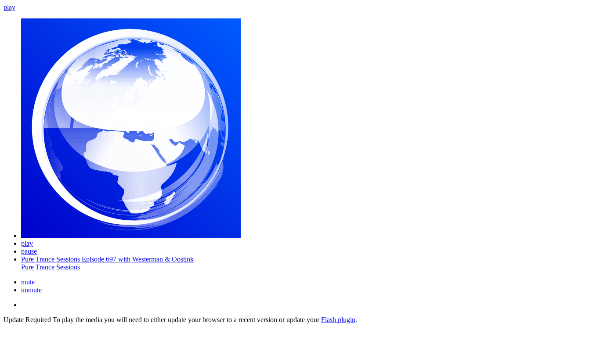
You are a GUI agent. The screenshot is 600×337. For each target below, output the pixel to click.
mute (28, 282)
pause (29, 251)
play (9, 7)
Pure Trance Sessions (50, 267)
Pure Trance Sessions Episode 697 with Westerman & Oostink (107, 259)
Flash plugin (338, 319)
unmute (31, 290)
